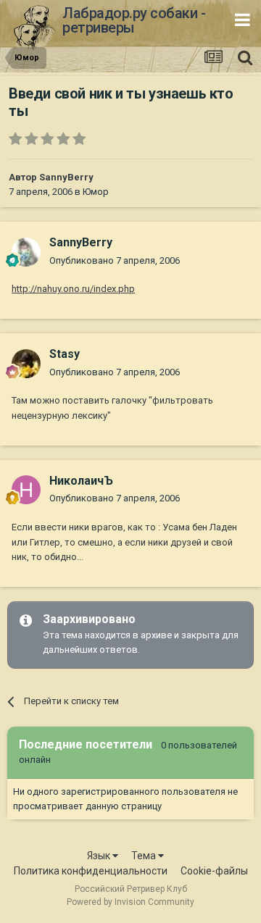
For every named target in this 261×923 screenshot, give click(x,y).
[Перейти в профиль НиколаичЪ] (26, 489)
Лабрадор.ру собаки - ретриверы (133, 20)
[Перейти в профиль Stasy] (26, 363)
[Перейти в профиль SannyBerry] (26, 252)
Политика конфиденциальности (90, 871)
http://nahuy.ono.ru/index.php (73, 288)
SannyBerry (66, 177)
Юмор (96, 191)
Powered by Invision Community (130, 902)
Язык (99, 855)
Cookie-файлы (214, 871)
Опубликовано (114, 260)
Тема (144, 855)
